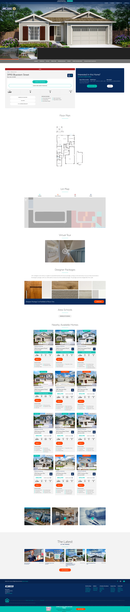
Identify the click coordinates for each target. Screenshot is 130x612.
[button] (47, 8)
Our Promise (102, 587)
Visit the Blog (65, 569)
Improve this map (103, 227)
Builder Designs (25, 581)
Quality (101, 590)
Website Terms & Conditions (30, 600)
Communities (87, 587)
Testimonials (113, 591)
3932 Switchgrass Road (40, 349)
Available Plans (87, 590)
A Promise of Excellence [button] (62, 8)
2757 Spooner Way (83, 390)
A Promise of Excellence (104, 586)
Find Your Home (88, 586)
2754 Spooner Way (39, 474)
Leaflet (92, 227)
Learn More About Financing (40, 85)
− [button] (25, 200)
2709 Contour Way (83, 474)
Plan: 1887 (23, 100)
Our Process (113, 587)
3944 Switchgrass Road (84, 349)
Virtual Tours (95, 590)
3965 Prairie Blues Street (84, 432)
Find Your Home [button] (52, 8)
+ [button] (25, 198)
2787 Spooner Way (61, 390)
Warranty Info (113, 590)
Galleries (94, 586)
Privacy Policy (42, 600)
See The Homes (81, 609)
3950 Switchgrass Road (40, 390)
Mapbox (95, 227)
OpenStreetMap (99, 227)
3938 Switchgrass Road (62, 349)
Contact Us (119, 587)
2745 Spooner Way (39, 432)
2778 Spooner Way (61, 474)
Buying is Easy (113, 586)
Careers (119, 591)
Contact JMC (120, 586)
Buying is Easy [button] (72, 8)
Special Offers (80, 8)
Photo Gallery (95, 587)
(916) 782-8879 (9, 593)
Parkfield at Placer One (22, 97)
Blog (100, 591)
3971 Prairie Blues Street (62, 432)
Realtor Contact (120, 590)
